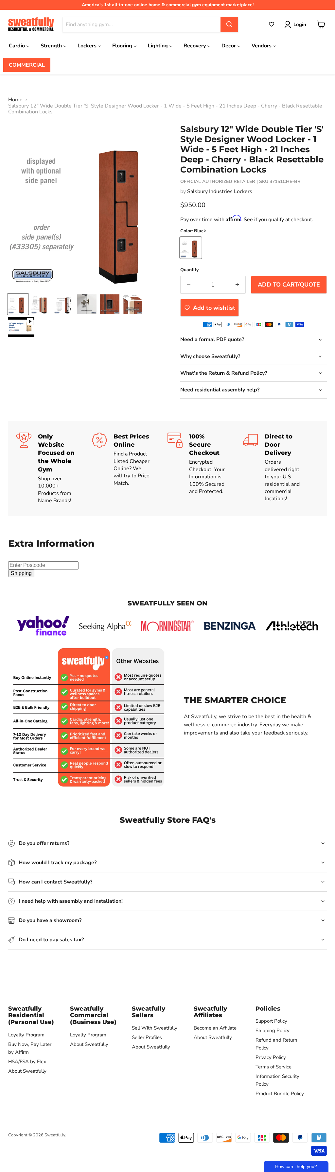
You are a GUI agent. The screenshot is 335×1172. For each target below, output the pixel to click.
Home (15, 100)
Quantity (189, 269)
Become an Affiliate (215, 1028)
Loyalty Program (26, 1035)
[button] (271, 24)
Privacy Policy (271, 1057)
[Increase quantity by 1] (237, 285)
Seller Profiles (147, 1037)
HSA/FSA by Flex (27, 1061)
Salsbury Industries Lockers (219, 191)
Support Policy (271, 1021)
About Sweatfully (27, 1071)
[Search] (229, 24)
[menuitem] (19, 46)
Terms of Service (273, 1067)
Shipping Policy (273, 1030)
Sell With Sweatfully (154, 1028)
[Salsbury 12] (18, 304)
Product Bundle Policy (280, 1093)
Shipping (21, 573)
